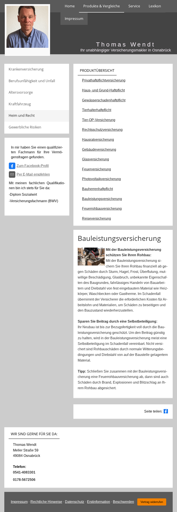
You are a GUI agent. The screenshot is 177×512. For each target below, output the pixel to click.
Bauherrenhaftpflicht (97, 189)
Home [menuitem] (70, 6)
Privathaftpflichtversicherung (103, 80)
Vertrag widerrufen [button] (152, 502)
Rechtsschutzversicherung (102, 129)
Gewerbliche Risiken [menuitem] (25, 127)
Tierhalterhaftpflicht (96, 110)
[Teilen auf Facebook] (166, 411)
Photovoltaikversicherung (101, 179)
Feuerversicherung (96, 169)
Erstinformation (98, 502)
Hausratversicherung (98, 139)
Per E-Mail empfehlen (33, 174)
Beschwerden (123, 502)
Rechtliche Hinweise (46, 502)
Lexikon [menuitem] (155, 6)
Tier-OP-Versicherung (98, 120)
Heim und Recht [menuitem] (22, 115)
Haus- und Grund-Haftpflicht (103, 90)
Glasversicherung (95, 159)
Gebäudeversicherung (99, 149)
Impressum (19, 502)
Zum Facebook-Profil (33, 166)
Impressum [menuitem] (74, 18)
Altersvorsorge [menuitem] (21, 92)
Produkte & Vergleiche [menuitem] (101, 6)
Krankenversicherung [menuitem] (26, 69)
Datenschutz (74, 502)
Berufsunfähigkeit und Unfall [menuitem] (32, 80)
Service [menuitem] (134, 6)
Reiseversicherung (96, 218)
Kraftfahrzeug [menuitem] (20, 104)
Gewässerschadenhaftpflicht (103, 100)
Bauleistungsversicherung (102, 199)
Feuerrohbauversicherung (102, 208)
